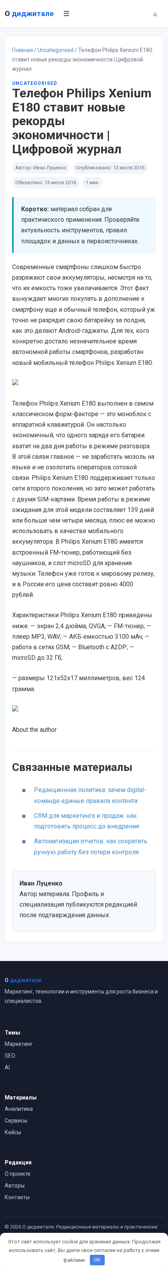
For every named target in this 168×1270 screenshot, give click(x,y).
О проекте (17, 1174)
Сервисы (16, 1120)
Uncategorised (55, 50)
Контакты (17, 1197)
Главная (22, 50)
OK (97, 1260)
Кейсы (13, 1132)
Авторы (15, 1185)
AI (7, 1067)
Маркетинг (19, 1044)
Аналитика (19, 1109)
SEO (10, 1056)
